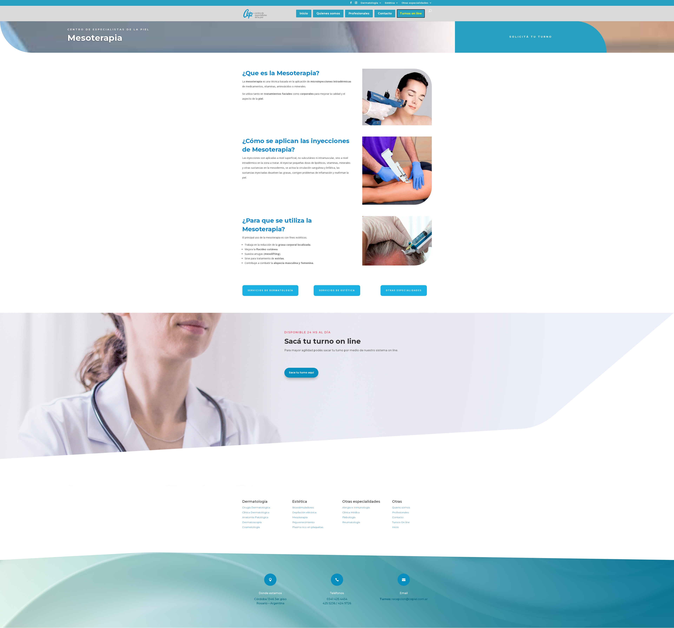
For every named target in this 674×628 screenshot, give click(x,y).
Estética (390, 3)
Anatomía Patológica (255, 517)
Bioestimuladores (303, 507)
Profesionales (359, 13)
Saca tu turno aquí (301, 372)
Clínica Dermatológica (255, 512)
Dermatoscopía (252, 522)
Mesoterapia (300, 517)
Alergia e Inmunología (356, 507)
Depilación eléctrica (304, 512)
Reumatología (351, 522)
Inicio (304, 13)
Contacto (385, 13)
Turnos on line (411, 13)
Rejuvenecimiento (303, 522)
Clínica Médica (351, 512)
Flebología (348, 517)
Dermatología (369, 3)
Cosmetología (251, 527)
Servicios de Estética (337, 290)
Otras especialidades (415, 3)
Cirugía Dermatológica (256, 507)
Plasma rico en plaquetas (307, 527)
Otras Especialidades (404, 290)
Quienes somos (328, 13)
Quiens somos (401, 507)
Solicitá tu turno (530, 36)
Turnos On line (401, 522)
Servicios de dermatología (270, 290)
